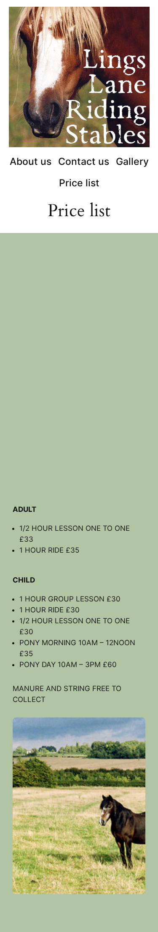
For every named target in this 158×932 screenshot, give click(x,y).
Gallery (132, 161)
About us (30, 161)
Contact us (83, 161)
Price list (79, 182)
